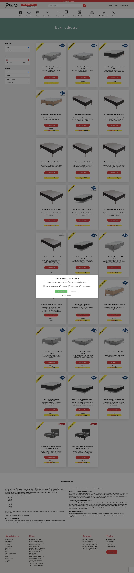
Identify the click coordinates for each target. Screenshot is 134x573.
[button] (67, 295)
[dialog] (67, 286)
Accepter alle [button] (61, 291)
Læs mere (85, 282)
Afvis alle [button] (73, 291)
